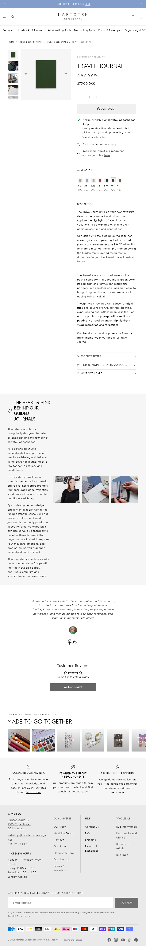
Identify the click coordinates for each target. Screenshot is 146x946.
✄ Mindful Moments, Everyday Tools (102, 364)
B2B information (126, 826)
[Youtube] (123, 940)
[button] (85, 75)
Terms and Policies (73, 940)
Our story (60, 826)
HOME (11, 42)
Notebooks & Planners (31, 30)
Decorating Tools (84, 30)
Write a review (73, 687)
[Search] (12, 17)
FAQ (87, 833)
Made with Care (64, 853)
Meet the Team (63, 833)
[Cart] (141, 17)
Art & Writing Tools (59, 30)
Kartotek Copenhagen (91, 57)
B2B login (122, 855)
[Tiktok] (129, 940)
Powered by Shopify (48, 940)
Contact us (92, 826)
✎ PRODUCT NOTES (89, 356)
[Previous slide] (4, 4)
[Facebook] (109, 940)
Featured (8, 30)
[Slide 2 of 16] (13, 66)
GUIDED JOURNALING (31, 42)
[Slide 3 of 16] (13, 78)
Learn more (33, 792)
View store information (94, 137)
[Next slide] (142, 4)
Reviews (59, 839)
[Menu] (4, 16)
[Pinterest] (136, 940)
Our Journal (61, 859)
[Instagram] (116, 940)
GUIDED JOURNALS (57, 42)
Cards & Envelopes (110, 30)
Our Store (60, 846)
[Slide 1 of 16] (13, 54)
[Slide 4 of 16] (13, 90)
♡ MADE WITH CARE (89, 373)
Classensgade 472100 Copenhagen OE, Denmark (19, 824)
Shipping (90, 839)
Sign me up (126, 902)
